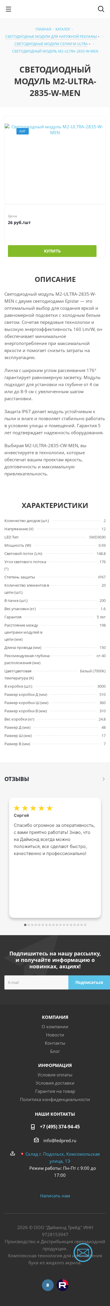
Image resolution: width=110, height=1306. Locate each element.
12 (64, 925)
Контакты (55, 1043)
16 (78, 925)
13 (67, 925)
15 (74, 925)
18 (85, 925)
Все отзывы (103, 779)
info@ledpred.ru (59, 1140)
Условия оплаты (55, 1075)
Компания (55, 1017)
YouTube (62, 1285)
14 (71, 925)
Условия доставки (55, 1083)
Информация (55, 1065)
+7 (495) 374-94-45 (60, 1126)
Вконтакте (48, 1285)
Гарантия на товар (55, 1091)
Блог (55, 1051)
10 (57, 925)
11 (60, 925)
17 (81, 925)
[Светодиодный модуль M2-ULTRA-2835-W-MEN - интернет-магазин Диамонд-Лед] (55, 159)
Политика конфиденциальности (55, 1099)
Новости (55, 1035)
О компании (55, 1026)
